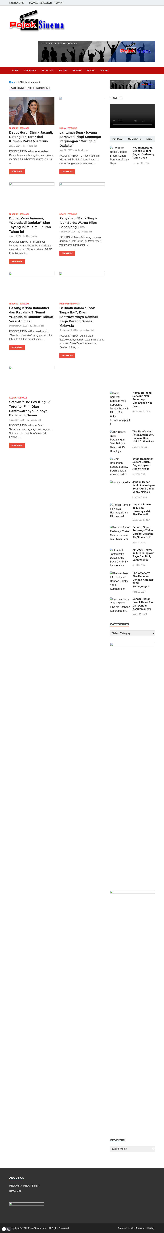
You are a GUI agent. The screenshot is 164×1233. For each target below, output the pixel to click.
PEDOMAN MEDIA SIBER (40, 3)
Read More (15, 170)
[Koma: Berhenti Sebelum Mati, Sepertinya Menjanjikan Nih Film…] (120, 393)
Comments (134, 139)
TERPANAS (30, 70)
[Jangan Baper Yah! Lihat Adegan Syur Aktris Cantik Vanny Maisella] (120, 482)
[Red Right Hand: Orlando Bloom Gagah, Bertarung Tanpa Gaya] (120, 148)
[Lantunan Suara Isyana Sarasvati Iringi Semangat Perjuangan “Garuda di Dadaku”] (82, 111)
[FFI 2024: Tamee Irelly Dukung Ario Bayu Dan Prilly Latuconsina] (120, 550)
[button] (6, 1229)
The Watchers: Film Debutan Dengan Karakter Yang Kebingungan (142, 580)
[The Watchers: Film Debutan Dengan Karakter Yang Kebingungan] (120, 573)
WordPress (136, 1228)
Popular (117, 139)
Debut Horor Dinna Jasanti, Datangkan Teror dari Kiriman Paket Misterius (31, 137)
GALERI (104, 70)
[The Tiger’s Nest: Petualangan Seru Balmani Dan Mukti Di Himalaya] (120, 432)
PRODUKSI (47, 70)
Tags (149, 139)
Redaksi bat (31, 146)
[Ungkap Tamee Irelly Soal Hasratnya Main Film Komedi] (120, 504)
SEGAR (90, 70)
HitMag (150, 1228)
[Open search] (153, 70)
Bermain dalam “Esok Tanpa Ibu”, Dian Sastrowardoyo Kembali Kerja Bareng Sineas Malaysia (78, 316)
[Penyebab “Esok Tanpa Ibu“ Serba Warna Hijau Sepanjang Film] (82, 196)
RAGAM (63, 70)
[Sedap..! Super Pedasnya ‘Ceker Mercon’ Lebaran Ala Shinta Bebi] (120, 527)
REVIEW (77, 70)
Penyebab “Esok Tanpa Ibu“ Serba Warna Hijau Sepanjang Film (78, 222)
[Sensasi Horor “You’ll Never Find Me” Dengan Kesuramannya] (120, 599)
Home (15, 70)
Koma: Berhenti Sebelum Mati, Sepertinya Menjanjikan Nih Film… (142, 399)
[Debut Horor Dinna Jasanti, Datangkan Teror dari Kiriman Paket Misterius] (31, 111)
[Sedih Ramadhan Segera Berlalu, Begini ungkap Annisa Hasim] (120, 459)
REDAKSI (59, 3)
